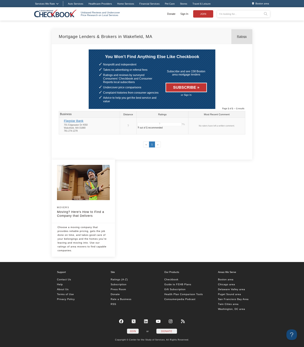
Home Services (125, 3)
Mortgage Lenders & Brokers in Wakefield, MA (105, 36)
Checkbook (171, 279)
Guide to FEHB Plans (177, 284)
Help (60, 284)
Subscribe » (186, 87)
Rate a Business (121, 299)
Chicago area (226, 284)
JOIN (133, 331)
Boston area (225, 279)
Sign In (184, 13)
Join (203, 13)
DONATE (166, 331)
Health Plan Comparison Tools (183, 294)
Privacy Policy (66, 299)
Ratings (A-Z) (119, 279)
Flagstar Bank (73, 121)
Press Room (118, 289)
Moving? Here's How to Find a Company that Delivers (80, 211)
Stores (183, 3)
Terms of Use (65, 294)
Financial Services (149, 3)
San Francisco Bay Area (233, 299)
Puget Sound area (229, 294)
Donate (171, 13)
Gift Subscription (175, 289)
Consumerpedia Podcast (179, 299)
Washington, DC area (231, 309)
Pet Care (170, 3)
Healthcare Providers (100, 3)
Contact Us (64, 279)
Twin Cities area (228, 304)
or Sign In (186, 94)
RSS (113, 304)
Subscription (118, 284)
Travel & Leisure (201, 3)
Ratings (242, 36)
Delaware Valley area (231, 289)
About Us (63, 289)
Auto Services (75, 3)
